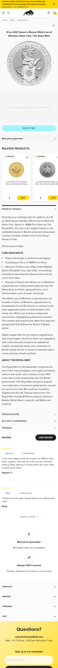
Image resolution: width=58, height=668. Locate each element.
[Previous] (4, 63)
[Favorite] (53, 25)
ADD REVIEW (45, 437)
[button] (29, 138)
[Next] (53, 63)
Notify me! (29, 128)
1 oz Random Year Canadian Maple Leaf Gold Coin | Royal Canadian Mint (16, 183)
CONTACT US (22, 7)
